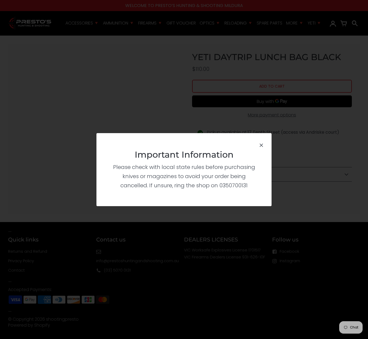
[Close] (261, 144)
